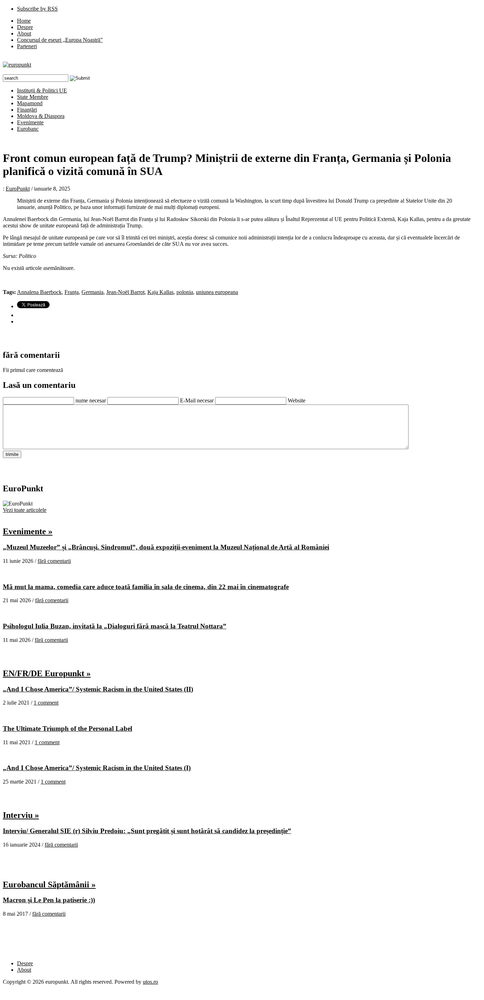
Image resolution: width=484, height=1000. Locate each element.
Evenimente (30, 122)
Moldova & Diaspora (40, 116)
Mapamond (30, 103)
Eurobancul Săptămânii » (49, 884)
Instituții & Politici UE (42, 90)
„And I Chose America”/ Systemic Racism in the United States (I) (97, 768)
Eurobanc (28, 129)
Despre (25, 27)
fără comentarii (54, 561)
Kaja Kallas (160, 292)
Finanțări (27, 110)
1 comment (46, 703)
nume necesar (90, 400)
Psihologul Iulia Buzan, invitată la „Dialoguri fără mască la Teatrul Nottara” (114, 626)
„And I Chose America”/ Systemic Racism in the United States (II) (98, 689)
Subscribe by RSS (37, 9)
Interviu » (21, 815)
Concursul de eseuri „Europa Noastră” (60, 40)
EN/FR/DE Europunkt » (47, 673)
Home (24, 21)
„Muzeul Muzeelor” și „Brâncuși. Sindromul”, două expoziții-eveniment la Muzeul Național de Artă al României (166, 547)
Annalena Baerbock (39, 292)
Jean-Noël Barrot (125, 292)
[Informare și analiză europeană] (17, 65)
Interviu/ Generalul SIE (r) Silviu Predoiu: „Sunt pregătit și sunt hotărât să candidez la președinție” (147, 831)
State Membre (32, 97)
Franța (71, 292)
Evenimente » (27, 531)
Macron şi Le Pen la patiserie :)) (49, 900)
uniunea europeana (217, 292)
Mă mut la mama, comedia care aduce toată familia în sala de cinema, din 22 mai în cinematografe (146, 587)
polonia (184, 292)
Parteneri (27, 46)
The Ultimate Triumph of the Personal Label (67, 728)
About (24, 33)
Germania (92, 292)
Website (296, 400)
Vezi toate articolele (24, 510)
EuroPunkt (18, 189)
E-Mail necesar (197, 400)
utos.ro (150, 982)
